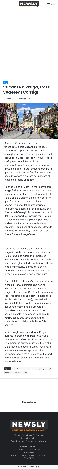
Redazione (11, 98)
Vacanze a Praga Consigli (42, 369)
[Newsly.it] (29, 4)
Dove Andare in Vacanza (21, 369)
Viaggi (5, 83)
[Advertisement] (29, 43)
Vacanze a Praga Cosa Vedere (16, 373)
